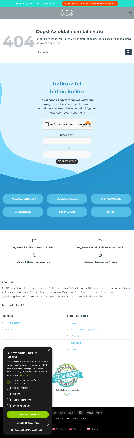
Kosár (9, 329)
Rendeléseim (13, 322)
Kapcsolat (76, 342)
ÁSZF (74, 322)
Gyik (73, 349)
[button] (4, 13)
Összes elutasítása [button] (28, 422)
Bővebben (24, 374)
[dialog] (27, 391)
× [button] (48, 350)
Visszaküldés (78, 336)
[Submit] (128, 52)
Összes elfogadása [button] (28, 414)
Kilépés (10, 336)
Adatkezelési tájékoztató (85, 329)
